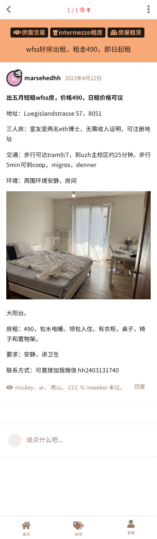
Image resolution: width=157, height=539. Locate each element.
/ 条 (76, 9)
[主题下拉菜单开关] (148, 9)
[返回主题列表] (8, 9)
